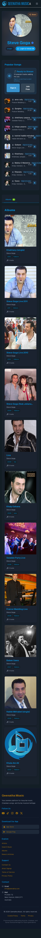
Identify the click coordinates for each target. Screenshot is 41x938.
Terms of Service (8, 872)
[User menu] (30, 3)
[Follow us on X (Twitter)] (21, 813)
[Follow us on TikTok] (7, 813)
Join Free (28, 87)
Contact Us (6, 865)
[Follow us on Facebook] (16, 813)
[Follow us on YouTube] (3, 813)
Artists (4, 843)
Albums (9, 199)
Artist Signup (7, 868)
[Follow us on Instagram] (12, 813)
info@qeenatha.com (12, 889)
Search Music (7, 847)
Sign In (13, 88)
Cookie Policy (13, 916)
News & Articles (8, 854)
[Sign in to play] (34, 101)
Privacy (31, 916)
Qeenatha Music (13, 795)
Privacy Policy (7, 876)
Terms (23, 916)
